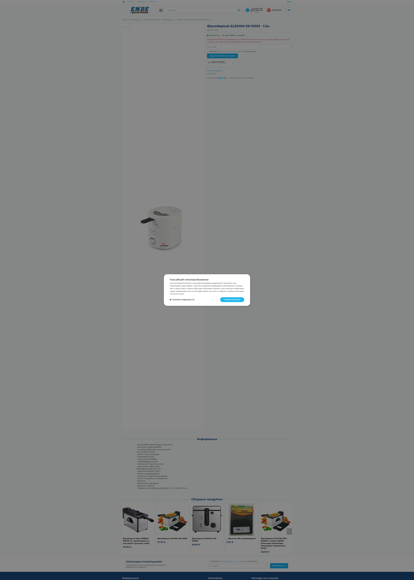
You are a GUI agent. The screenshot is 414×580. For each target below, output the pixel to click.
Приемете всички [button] (232, 299)
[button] (182, 299)
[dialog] (207, 290)
